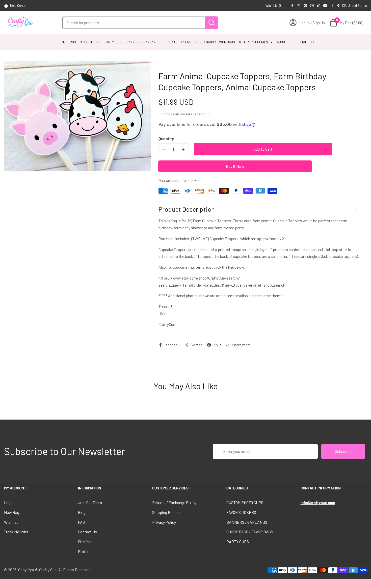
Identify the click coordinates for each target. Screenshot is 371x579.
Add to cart (262, 149)
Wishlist (11, 522)
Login (9, 502)
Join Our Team (90, 502)
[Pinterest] (305, 5)
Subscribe (343, 451)
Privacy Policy (164, 522)
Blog (82, 512)
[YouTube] (325, 5)
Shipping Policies (166, 512)
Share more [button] (241, 344)
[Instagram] (312, 5)
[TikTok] (318, 5)
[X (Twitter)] (299, 5)
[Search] (211, 22)
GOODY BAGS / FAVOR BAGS (249, 531)
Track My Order (16, 531)
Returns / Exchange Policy (174, 502)
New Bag (11, 512)
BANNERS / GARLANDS (246, 522)
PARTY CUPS (237, 541)
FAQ (81, 522)
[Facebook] (292, 5)
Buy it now (235, 166)
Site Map (85, 541)
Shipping (165, 114)
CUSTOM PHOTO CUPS (244, 502)
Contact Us (87, 531)
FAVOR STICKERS (241, 512)
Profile (83, 551)
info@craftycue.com (318, 502)
